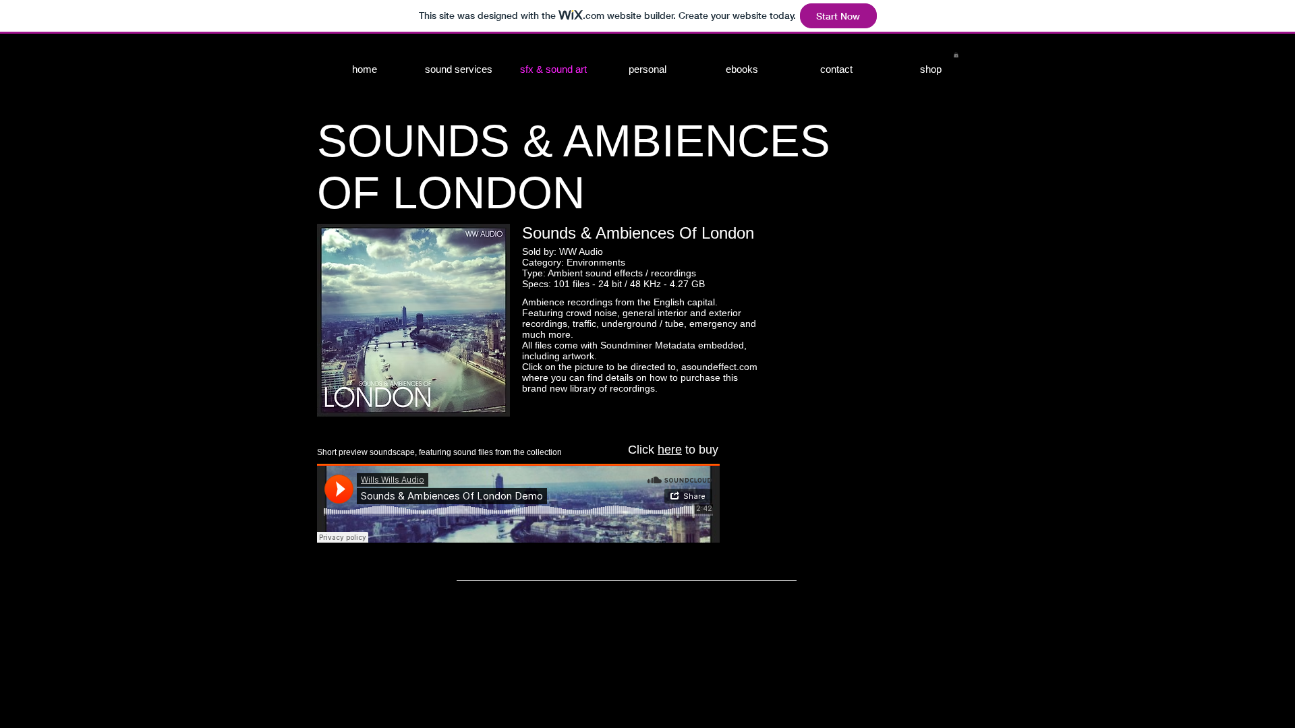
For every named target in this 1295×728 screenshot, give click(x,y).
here (670, 449)
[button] (956, 54)
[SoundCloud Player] (518, 503)
